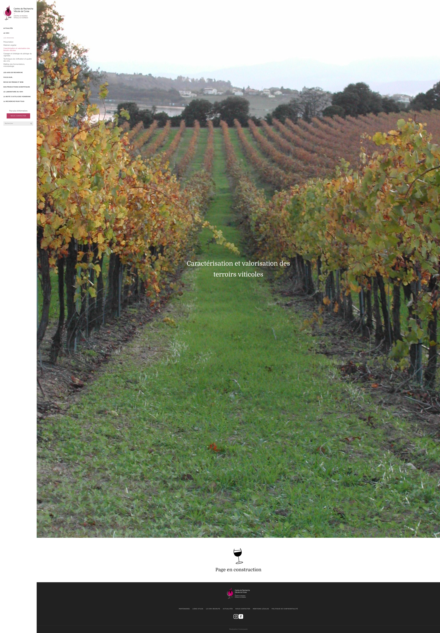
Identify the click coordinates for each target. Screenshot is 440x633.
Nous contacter (18, 116)
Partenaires (184, 609)
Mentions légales (261, 609)
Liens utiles (197, 609)
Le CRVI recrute (213, 609)
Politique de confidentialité (285, 609)
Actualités (228, 609)
